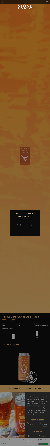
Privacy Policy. (25, 231)
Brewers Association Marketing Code (29, 441)
